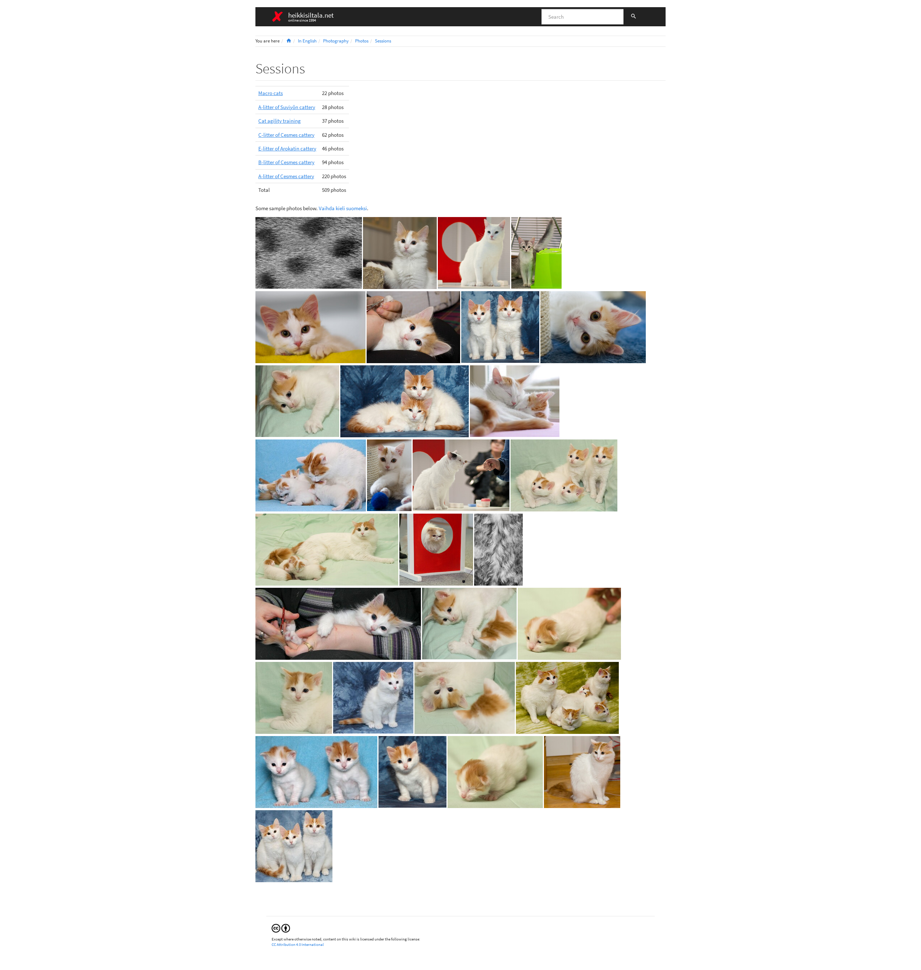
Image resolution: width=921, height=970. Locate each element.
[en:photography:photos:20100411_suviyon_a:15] (593, 326)
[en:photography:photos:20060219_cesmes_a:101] (469, 622)
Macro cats (270, 93)
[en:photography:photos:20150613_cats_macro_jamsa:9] (498, 548)
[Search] (633, 17)
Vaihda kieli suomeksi (343, 208)
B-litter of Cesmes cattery (286, 162)
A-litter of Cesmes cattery (286, 176)
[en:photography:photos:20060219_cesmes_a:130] (413, 326)
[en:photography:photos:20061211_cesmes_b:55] (373, 697)
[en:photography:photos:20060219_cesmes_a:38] (495, 771)
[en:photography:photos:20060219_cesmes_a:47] (569, 622)
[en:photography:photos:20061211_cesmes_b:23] (310, 474)
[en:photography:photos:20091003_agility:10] (536, 252)
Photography (336, 41)
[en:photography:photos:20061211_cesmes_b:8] (316, 771)
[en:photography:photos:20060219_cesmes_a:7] (400, 252)
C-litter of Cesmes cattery (286, 134)
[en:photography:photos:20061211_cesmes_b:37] (338, 622)
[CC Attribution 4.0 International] (281, 928)
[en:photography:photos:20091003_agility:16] (474, 252)
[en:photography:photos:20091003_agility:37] (461, 474)
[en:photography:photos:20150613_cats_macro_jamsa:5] (308, 252)
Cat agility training (279, 120)
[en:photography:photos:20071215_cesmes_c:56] (500, 326)
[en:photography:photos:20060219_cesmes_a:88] (293, 697)
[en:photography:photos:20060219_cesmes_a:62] (326, 548)
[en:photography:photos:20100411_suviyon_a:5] (389, 474)
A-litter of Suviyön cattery (286, 107)
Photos (361, 41)
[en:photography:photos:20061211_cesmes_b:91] (293, 845)
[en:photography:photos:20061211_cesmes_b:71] (514, 400)
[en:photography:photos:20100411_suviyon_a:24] (310, 326)
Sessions (383, 41)
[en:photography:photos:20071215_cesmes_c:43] (404, 400)
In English (307, 41)
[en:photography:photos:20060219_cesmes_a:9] (582, 771)
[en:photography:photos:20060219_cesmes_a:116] (564, 474)
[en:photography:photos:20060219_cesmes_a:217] (567, 697)
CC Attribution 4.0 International (298, 944)
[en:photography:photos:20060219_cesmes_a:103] (464, 697)
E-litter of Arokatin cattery (287, 148)
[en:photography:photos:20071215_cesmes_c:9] (412, 771)
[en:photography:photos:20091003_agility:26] (436, 548)
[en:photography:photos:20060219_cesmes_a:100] (297, 400)
